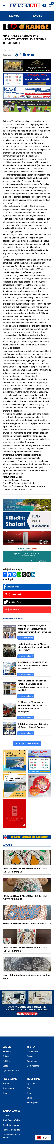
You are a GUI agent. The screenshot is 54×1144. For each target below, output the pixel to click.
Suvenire (37, 16)
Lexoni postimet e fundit (27, 743)
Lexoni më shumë (25, 638)
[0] (50, 5)
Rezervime (13, 16)
